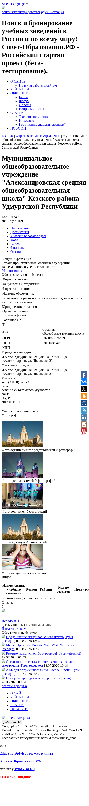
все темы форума (14, 686)
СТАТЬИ (17, 113)
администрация (52, 12)
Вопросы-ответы (31, 109)
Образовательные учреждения (38, 136)
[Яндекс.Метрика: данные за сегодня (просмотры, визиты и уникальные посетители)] (16, 718)
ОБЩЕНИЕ (19, 93)
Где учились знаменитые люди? (42, 124)
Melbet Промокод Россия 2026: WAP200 (35, 645)
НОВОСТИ (19, 128)
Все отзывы (10, 621)
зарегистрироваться (25, 12)
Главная (7, 136)
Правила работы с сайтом (38, 85)
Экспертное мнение (33, 116)
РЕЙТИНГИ (19, 89)
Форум (24, 101)
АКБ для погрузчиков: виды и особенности (38, 670)
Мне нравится (12, 270)
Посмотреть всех (14, 628)
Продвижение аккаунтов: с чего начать (35, 637)
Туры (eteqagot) (70, 653)
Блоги (23, 97)
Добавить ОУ (12, 722)
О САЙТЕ (17, 81)
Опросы (25, 105)
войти (6, 12)
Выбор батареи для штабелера (28, 678)
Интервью (26, 120)
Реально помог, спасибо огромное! (32, 653)
